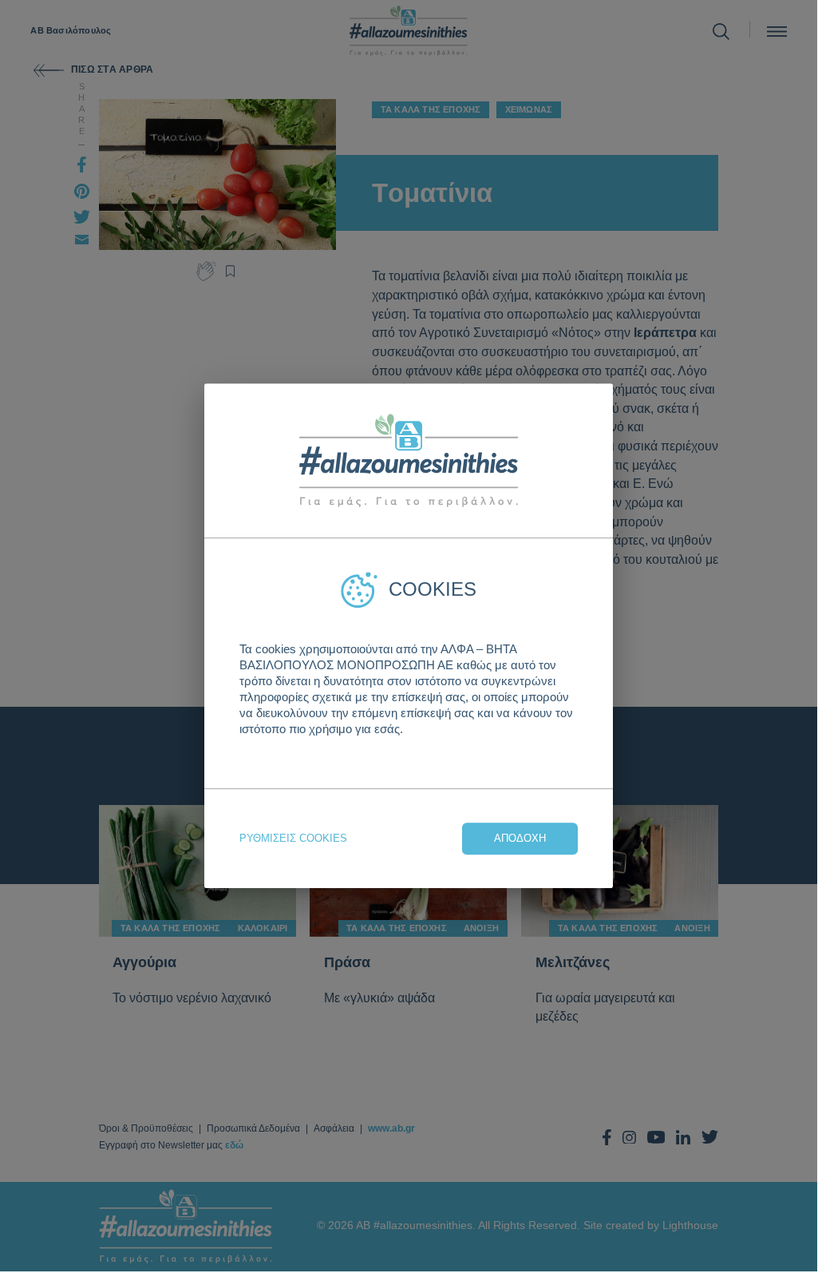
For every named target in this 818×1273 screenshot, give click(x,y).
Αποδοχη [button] (520, 838)
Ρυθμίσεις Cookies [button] (293, 838)
